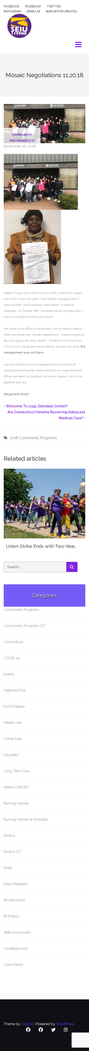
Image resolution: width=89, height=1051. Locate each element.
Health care (13, 723)
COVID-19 (12, 658)
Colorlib (28, 1024)
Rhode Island (14, 900)
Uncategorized (15, 948)
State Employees (17, 932)
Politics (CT (13, 852)
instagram (12, 10)
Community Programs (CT (25, 626)
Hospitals (11, 755)
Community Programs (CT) (22, 137)
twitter (54, 5)
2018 (14, 438)
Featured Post (15, 690)
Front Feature (14, 706)
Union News (13, 965)
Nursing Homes (16, 803)
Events (9, 674)
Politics (9, 836)
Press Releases (16, 884)
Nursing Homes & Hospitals (26, 819)
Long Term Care (17, 771)
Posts (8, 868)
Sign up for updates (61, 10)
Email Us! (33, 10)
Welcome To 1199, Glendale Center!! (36, 406)
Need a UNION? (16, 787)
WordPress (65, 1024)
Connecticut (13, 642)
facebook (11, 5)
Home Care (13, 739)
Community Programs (38, 438)
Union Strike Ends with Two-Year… (41, 546)
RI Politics (11, 916)
